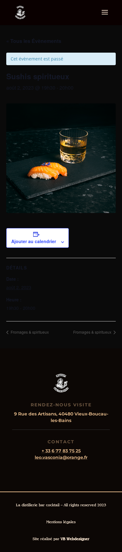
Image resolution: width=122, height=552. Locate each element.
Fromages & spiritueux (29, 332)
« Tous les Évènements (33, 40)
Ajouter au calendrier (33, 241)
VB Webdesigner (75, 539)
